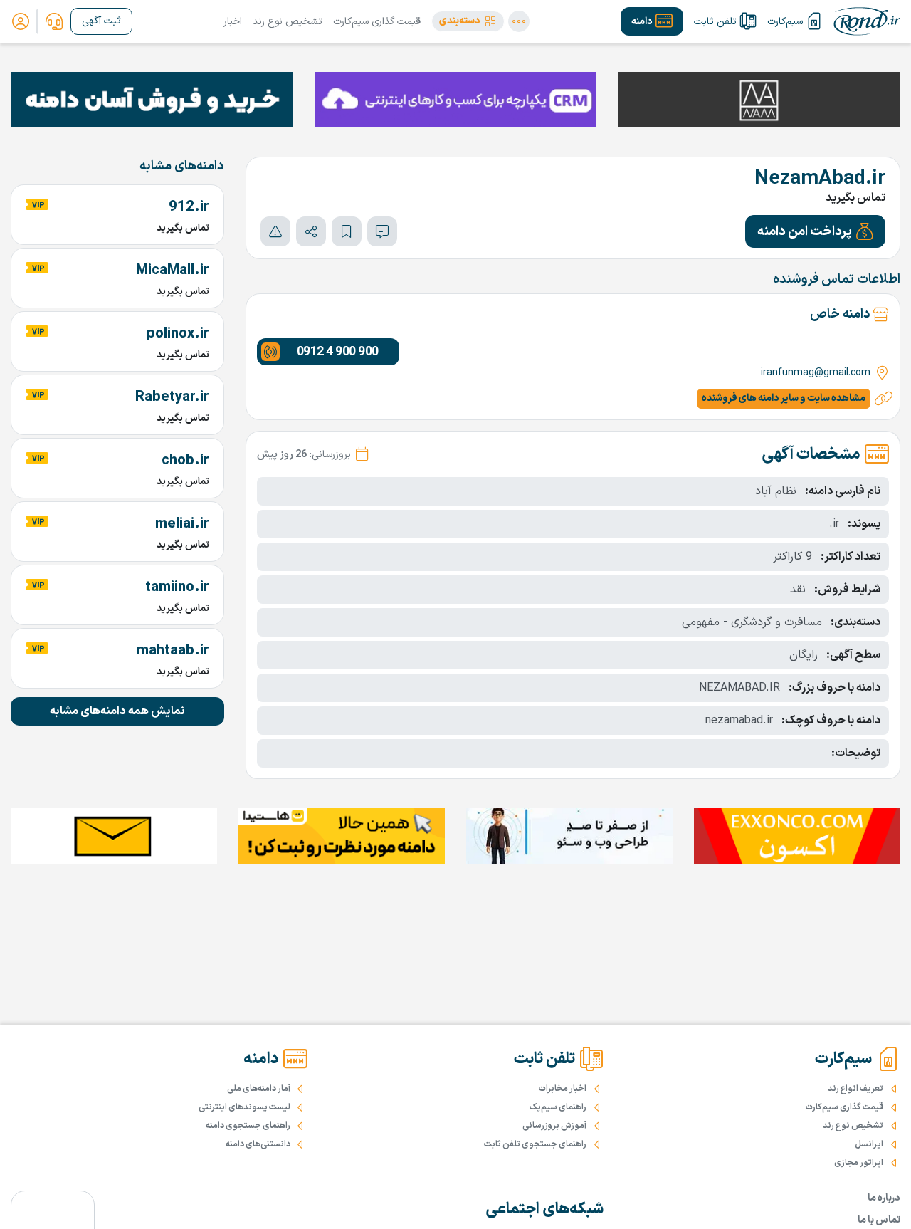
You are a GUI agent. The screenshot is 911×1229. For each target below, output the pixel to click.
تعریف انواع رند (855, 1088)
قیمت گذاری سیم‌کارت (377, 21)
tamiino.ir (177, 587)
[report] (275, 231)
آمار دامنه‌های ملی (258, 1088)
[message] (382, 231)
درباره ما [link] (884, 1198)
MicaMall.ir (172, 270)
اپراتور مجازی (858, 1162)
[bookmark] (347, 231)
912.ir (189, 207)
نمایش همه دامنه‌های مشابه (117, 711)
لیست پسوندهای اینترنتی (244, 1107)
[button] (468, 21)
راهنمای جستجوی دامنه (248, 1125)
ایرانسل (869, 1144)
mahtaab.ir (173, 650)
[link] (54, 21)
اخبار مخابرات (562, 1088)
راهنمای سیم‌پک (558, 1107)
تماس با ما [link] (879, 1220)
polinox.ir (178, 334)
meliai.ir (182, 524)
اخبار (232, 21)
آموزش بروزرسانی (554, 1125)
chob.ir (185, 460)
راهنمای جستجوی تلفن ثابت (535, 1144)
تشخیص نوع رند (287, 21)
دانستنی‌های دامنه (258, 1144)
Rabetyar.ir (172, 397)
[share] (311, 231)
